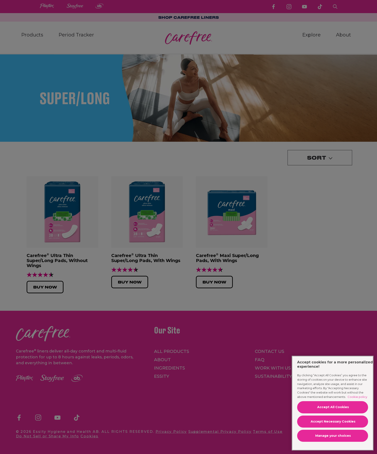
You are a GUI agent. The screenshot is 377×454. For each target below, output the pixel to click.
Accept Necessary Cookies (333, 421)
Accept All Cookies (333, 407)
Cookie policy (357, 397)
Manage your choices (333, 436)
